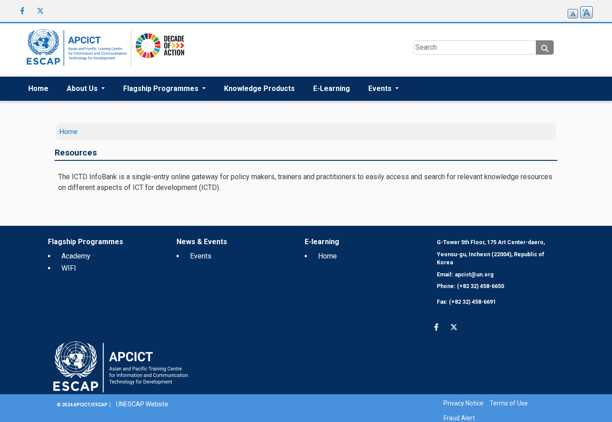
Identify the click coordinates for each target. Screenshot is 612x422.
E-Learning (331, 88)
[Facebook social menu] (22, 10)
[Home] (75, 50)
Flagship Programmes (161, 88)
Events (380, 88)
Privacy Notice (463, 403)
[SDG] (157, 49)
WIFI (68, 268)
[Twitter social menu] (40, 10)
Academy (76, 256)
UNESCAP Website (142, 404)
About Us (83, 88)
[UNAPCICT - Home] (120, 366)
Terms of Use (509, 403)
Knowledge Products (259, 88)
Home (38, 88)
